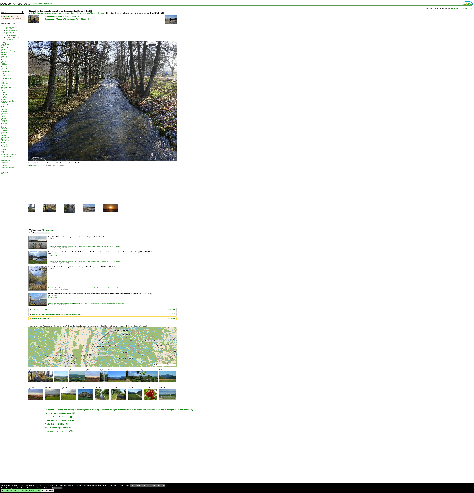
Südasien (4, 139)
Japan (3, 82)
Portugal (4, 118)
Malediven (4, 98)
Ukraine (3, 149)
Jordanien (4, 84)
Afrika (3, 42)
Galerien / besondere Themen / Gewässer (62, 16)
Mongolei (4, 103)
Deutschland (5, 58)
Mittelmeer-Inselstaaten (9, 101)
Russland (4, 122)
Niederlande (5, 110)
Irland (3, 75)
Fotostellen (4, 164)
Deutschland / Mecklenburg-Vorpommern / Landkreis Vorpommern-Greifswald (71, 246)
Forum (35, 4)
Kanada (3, 85)
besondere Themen (89, 13)
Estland (3, 59)
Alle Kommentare (48, 230)
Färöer (3, 63)
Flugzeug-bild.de (11, 34)
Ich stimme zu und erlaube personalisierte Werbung (21, 490)
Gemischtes (5, 162)
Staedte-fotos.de (11, 35)
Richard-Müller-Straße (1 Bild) (57, 431)
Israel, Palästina (6, 78)
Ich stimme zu (47, 490)
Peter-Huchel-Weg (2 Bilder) (56, 428)
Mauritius (4, 99)
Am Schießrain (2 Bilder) (55, 424)
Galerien (78, 13)
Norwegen (4, 111)
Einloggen (454, 8)
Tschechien (5, 146)
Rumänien (4, 120)
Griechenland (5, 72)
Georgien (4, 70)
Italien (3, 80)
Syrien (3, 142)
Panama (4, 115)
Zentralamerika (6, 156)
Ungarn (3, 151)
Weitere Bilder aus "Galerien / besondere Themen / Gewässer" (53, 310)
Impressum (48, 4)
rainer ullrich (32, 165)
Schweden (4, 123)
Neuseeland (5, 108)
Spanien (4, 134)
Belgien (3, 49)
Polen (3, 117)
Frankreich (4, 66)
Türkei (3, 148)
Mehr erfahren (57, 488)
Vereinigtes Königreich (8, 155)
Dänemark (4, 56)
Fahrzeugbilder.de (11, 30)
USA (2, 153)
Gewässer (101, 13)
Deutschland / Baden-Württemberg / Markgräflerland (67, 19)
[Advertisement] (73, 30)
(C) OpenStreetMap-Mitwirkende (164, 365)
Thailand (4, 144)
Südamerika (5, 137)
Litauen (3, 92)
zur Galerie (172, 310)
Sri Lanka (4, 136)
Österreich (4, 113)
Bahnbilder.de (10, 27)
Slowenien (4, 132)
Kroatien (4, 89)
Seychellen (4, 129)
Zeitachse (4, 166)
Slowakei (4, 130)
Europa (3, 61)
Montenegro (5, 104)
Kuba (2, 91)
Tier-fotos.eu (9, 39)
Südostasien (5, 141)
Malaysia (4, 96)
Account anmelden (465, 8)
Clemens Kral (52, 238)
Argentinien (5, 44)
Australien (4, 47)
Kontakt (40, 4)
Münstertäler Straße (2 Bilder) (57, 417)
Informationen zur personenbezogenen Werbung (147, 485)
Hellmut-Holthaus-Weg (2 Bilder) (58, 413)
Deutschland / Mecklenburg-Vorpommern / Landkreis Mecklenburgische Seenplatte (99, 303)
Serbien (3, 127)
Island (3, 77)
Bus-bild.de (9, 29)
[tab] (102, 310)
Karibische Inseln (6, 87)
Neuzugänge (5, 160)
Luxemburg (5, 94)
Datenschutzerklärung (7, 167)
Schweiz (4, 125)
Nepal (3, 106)
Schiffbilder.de (10, 32)
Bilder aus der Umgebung (40, 318)
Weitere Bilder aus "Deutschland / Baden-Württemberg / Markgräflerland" (57, 314)
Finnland (4, 65)
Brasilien (4, 53)
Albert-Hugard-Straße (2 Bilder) (58, 420)
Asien (3, 46)
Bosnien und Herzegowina (10, 51)
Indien (3, 73)
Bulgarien (4, 54)
